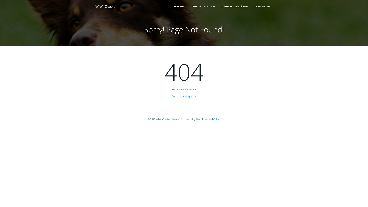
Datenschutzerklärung (234, 6)
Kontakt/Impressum (204, 6)
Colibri (216, 119)
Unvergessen (180, 6)
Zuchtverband (261, 6)
